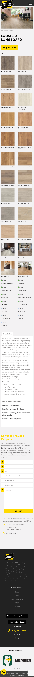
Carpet (17, 592)
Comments (2, 490)
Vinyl (17, 603)
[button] (5, 660)
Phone (2, 471)
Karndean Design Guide (10, 405)
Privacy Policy (9, 673)
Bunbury (9, 453)
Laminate (17, 606)
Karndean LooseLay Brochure (13, 409)
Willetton (21, 448)
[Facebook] (15, 638)
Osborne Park (25, 446)
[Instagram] (18, 638)
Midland (3, 450)
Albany (3, 453)
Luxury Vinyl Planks (17, 599)
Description (7, 334)
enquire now (9, 48)
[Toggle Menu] (30, 4)
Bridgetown (27, 453)
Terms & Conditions (22, 673)
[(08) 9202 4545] (9, 630)
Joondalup (14, 448)
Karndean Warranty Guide (11, 419)
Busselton (16, 453)
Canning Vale (5, 448)
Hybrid (17, 610)
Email (2, 466)
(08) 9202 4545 (11, 533)
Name (2, 462)
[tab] (7, 334)
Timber (17, 595)
